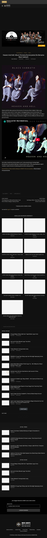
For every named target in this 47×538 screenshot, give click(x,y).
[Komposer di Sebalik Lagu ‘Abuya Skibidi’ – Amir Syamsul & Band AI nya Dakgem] (5, 380)
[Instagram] (39, 6)
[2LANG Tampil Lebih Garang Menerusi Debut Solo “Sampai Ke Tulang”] (12, 266)
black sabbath (5, 193)
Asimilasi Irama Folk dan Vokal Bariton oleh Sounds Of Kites (24, 371)
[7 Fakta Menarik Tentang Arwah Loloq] (5, 350)
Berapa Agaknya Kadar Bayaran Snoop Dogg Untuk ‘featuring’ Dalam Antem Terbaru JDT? (26, 386)
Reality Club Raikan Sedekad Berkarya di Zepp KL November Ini (24, 430)
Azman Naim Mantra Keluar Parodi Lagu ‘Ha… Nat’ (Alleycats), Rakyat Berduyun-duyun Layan (26, 364)
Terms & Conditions (23, 531)
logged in (9, 209)
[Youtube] (41, 6)
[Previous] (8, 2)
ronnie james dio (17, 193)
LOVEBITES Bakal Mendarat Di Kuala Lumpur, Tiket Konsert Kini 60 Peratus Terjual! (25, 439)
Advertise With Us (9, 529)
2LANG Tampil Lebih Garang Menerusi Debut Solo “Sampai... (12, 275)
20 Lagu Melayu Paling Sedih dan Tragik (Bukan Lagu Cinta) (24, 334)
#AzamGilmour (5, 168)
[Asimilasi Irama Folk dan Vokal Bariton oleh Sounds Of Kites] (5, 373)
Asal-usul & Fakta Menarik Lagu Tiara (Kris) (20, 341)
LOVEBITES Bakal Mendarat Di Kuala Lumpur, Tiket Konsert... (34, 234)
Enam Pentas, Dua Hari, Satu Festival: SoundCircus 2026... (35, 275)
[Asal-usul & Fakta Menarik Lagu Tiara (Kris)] (5, 343)
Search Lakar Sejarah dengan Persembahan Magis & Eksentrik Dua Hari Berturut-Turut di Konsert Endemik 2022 (26, 401)
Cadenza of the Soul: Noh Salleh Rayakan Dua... (34, 254)
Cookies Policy (18, 529)
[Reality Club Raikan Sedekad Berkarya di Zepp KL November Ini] (12, 225)
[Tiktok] (42, 6)
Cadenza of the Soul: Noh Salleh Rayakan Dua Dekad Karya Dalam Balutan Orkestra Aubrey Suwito (27, 453)
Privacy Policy (25, 529)
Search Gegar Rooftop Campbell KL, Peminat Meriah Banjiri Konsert (26, 393)
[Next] (9, 2)
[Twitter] (38, 6)
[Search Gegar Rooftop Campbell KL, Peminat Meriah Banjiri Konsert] (5, 395)
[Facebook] (36, 6)
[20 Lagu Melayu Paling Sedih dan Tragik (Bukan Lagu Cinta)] (5, 335)
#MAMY (22, 168)
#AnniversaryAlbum (28, 168)
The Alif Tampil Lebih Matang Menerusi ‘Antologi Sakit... (34, 296)
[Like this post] (20, 63)
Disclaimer (39, 529)
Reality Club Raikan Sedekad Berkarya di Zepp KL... (12, 234)
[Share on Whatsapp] (29, 63)
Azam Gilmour (14, 59)
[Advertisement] (23, 20)
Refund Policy (32, 529)
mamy (11, 193)
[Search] (44, 6)
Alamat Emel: (9, 503)
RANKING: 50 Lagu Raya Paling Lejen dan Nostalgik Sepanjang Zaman (26, 356)
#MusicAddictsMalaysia (14, 168)
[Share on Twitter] (26, 63)
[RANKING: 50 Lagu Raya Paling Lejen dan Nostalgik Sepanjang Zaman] (5, 358)
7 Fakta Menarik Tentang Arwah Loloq (19, 349)
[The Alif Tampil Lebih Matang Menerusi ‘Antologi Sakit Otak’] (34, 287)
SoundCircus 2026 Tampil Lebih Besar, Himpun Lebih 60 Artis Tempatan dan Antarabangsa (27, 446)
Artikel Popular (23, 409)
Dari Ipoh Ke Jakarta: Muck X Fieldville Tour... (12, 295)
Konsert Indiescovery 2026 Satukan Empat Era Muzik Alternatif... (12, 316)
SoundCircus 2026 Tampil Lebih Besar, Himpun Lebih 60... (12, 255)
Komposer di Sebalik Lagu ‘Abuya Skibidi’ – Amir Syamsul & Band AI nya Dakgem (26, 379)
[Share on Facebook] (23, 63)
